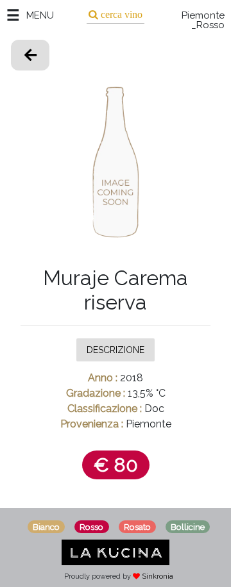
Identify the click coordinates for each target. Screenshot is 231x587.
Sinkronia (157, 576)
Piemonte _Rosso (203, 20)
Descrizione (115, 349)
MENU (40, 16)
